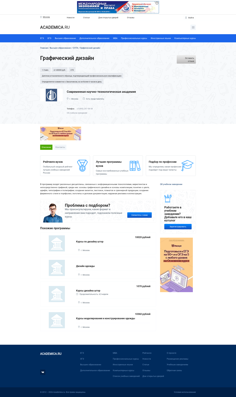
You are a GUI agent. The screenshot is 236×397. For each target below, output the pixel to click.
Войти (191, 18)
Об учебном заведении (77, 113)
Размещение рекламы (177, 359)
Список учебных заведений (126, 376)
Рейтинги (146, 353)
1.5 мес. (45, 70)
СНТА (75, 48)
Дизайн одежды (85, 266)
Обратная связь (174, 370)
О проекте (171, 353)
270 (72, 70)
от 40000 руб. (60, 70)
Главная (44, 48)
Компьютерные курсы (185, 38)
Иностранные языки (161, 38)
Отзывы (130, 17)
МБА (115, 38)
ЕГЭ (42, 38)
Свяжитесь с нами (139, 215)
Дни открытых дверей (108, 17)
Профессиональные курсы (134, 38)
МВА (115, 353)
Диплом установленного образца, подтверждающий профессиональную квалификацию (81, 76)
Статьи (86, 17)
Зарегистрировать (178, 227)
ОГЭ (49, 38)
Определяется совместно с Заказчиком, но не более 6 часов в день (72, 82)
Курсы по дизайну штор (89, 241)
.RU (55, 27)
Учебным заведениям (177, 364)
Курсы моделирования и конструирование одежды (105, 318)
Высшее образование (65, 38)
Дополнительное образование (94, 38)
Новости (70, 17)
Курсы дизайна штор (88, 290)
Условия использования (185, 392)
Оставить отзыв (189, 60)
